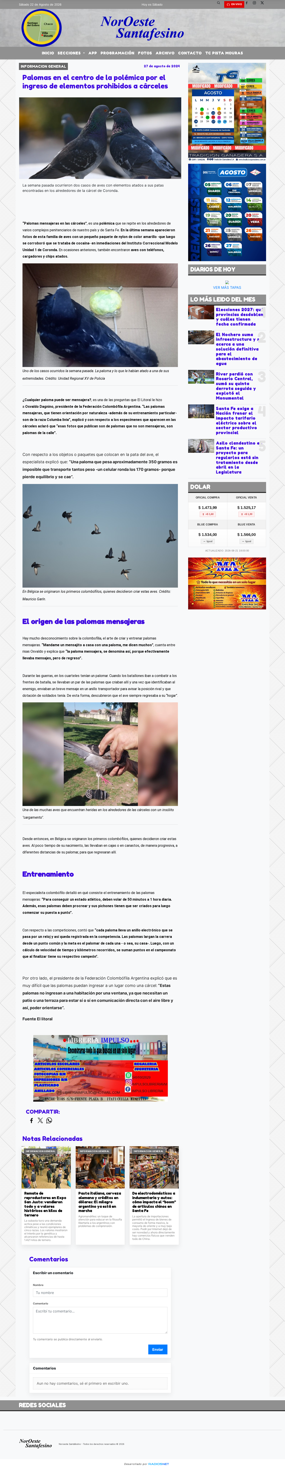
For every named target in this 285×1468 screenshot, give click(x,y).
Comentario (40, 1303)
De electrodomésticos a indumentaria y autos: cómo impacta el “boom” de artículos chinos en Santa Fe (154, 1202)
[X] (264, 4)
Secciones (70, 53)
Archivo (165, 53)
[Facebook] (248, 4)
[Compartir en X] (40, 1120)
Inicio (48, 53)
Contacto (190, 53)
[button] (220, 4)
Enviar (157, 1349)
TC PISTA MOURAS (224, 53)
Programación (117, 53)
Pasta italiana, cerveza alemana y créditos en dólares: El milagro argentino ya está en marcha (99, 1202)
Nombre (38, 1285)
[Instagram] (256, 4)
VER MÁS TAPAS (227, 287)
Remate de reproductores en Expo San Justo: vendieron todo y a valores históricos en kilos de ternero (45, 1204)
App (92, 53)
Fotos (145, 53)
